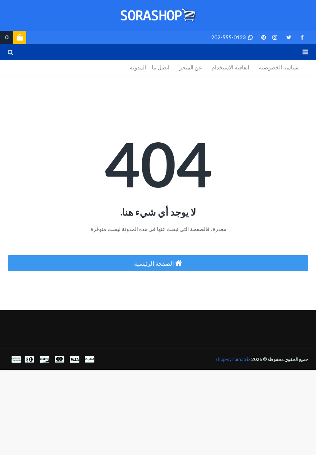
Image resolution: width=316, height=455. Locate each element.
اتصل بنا (161, 67)
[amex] (15, 359)
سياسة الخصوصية (279, 67)
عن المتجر (190, 67)
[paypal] (89, 359)
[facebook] (302, 37)
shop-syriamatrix (232, 359)
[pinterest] (262, 37)
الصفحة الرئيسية (154, 263)
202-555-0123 (229, 37)
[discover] (44, 359)
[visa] (74, 359)
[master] (59, 359)
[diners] (29, 359)
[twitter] (289, 37)
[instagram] (275, 37)
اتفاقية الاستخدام (230, 67)
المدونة (138, 67)
